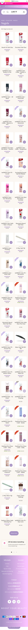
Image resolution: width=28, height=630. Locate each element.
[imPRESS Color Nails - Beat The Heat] (21, 313)
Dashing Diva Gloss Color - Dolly (20, 446)
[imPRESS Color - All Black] (7, 87)
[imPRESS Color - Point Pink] (7, 263)
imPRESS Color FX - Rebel (7, 422)
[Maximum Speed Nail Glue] (21, 214)
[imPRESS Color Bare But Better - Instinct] (7, 138)
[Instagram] (14, 601)
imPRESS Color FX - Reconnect (20, 273)
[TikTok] (18, 601)
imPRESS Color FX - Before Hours (7, 372)
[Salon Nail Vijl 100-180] (21, 338)
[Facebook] (9, 601)
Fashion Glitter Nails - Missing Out (7, 521)
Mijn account (20, 563)
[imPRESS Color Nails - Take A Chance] (7, 214)
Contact (7, 563)
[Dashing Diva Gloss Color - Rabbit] (21, 461)
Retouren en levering (7, 571)
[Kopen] (11, 41)
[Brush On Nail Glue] (7, 38)
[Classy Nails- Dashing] (21, 486)
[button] (4, 12)
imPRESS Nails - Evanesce (7, 471)
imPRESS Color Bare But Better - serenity (21, 198)
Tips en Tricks (7, 568)
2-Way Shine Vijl (7, 495)
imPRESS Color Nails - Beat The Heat (21, 323)
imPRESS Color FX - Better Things (7, 298)
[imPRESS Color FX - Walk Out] (21, 362)
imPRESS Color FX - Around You (7, 347)
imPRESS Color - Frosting (7, 248)
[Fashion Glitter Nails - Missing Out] (7, 511)
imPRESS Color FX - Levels (7, 173)
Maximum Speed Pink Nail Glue (7, 323)
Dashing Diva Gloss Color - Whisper (20, 298)
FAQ (7, 566)
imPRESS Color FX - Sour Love (20, 521)
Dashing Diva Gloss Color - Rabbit (20, 471)
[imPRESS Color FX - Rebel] (7, 412)
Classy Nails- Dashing (21, 496)
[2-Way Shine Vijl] (7, 486)
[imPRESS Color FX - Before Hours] (7, 362)
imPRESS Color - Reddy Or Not (7, 71)
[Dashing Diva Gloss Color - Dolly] (21, 437)
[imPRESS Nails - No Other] (7, 387)
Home (3, 20)
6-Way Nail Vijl (20, 248)
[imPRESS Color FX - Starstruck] (21, 112)
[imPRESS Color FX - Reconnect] (21, 263)
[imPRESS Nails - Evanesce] (7, 461)
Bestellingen (20, 566)
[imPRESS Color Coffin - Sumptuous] (21, 138)
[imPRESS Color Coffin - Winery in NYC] (7, 112)
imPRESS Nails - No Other (7, 397)
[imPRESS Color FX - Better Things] (7, 288)
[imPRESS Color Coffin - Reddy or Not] (21, 61)
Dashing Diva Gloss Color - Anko (7, 446)
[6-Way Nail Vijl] (21, 239)
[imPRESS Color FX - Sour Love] (21, 511)
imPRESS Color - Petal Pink (21, 97)
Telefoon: (14, 583)
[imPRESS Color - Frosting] (7, 239)
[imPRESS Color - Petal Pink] (21, 87)
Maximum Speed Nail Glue (21, 224)
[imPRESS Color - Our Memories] (7, 188)
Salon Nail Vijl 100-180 (20, 347)
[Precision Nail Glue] (21, 38)
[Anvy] (14, 12)
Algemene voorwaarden (20, 572)
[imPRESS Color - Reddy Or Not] (7, 61)
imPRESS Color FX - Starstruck (20, 122)
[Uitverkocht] (24, 391)
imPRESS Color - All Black (7, 97)
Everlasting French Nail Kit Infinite (20, 173)
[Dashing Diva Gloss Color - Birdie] (21, 412)
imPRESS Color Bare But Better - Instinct (7, 148)
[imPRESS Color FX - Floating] (21, 387)
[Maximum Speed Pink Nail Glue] (7, 313)
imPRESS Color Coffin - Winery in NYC (7, 123)
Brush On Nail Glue (7, 47)
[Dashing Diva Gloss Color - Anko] (7, 437)
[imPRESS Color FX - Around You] (7, 338)
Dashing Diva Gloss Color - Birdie (20, 422)
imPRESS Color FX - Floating (20, 397)
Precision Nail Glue (20, 47)
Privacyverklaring (21, 568)
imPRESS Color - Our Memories (7, 197)
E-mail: (14, 586)
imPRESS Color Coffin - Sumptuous (20, 148)
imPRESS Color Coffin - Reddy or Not (21, 72)
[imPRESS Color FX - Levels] (7, 163)
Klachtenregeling (7, 573)
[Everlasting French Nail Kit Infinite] (21, 163)
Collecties (9, 20)
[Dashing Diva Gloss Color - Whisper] (21, 288)
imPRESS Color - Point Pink (7, 273)
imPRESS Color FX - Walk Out (20, 372)
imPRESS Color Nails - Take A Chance (7, 224)
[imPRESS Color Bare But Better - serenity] (21, 188)
